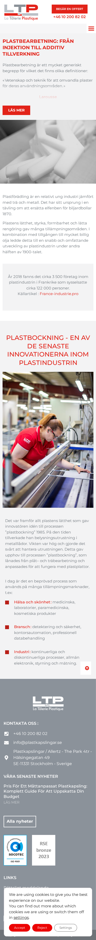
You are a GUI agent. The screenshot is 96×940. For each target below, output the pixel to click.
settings (21, 917)
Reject (42, 927)
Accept (19, 927)
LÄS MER (11, 802)
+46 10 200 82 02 (69, 16)
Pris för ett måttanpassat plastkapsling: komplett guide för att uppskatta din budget (45, 791)
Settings (65, 927)
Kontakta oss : (21, 723)
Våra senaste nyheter (31, 776)
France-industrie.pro (59, 293)
